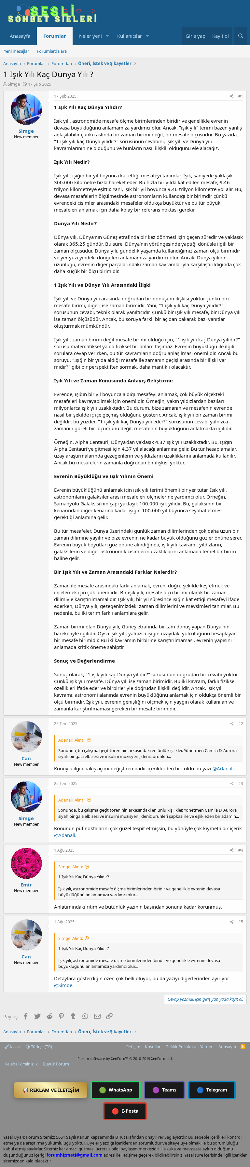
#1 (240, 96)
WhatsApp (115, 1090)
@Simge (63, 985)
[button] (107, 36)
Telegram (212, 1090)
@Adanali (223, 768)
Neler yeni (90, 36)
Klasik (15, 1047)
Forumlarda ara (52, 51)
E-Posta (125, 1111)
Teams (164, 1090)
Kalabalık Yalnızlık (21, 1064)
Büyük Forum (56, 1064)
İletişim (133, 1047)
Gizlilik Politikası (180, 1047)
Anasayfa (20, 36)
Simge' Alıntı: (70, 867)
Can (26, 758)
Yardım (207, 1047)
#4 (240, 850)
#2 (240, 723)
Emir (26, 884)
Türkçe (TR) (41, 1047)
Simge (14, 84)
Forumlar (54, 36)
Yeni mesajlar (16, 51)
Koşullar (152, 1047)
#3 (240, 783)
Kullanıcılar (129, 36)
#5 (240, 922)
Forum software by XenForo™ (125, 1058)
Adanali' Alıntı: (71, 740)
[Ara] (240, 36)
